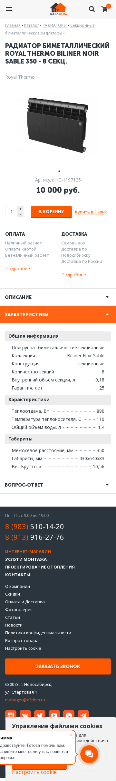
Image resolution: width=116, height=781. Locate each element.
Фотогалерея (19, 609)
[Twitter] (39, 715)
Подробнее (17, 268)
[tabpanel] (58, 123)
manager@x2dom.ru (25, 700)
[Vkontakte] (25, 715)
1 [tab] (58, 170)
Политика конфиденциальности (38, 633)
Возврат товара (22, 640)
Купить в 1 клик (91, 211)
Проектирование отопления (40, 567)
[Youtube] (54, 715)
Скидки (12, 594)
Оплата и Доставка (25, 602)
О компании (17, 586)
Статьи (12, 617)
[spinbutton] (11, 211)
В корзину (51, 211)
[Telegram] (83, 715)
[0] (104, 9)
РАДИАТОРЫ (55, 25)
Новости (14, 625)
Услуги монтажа (26, 559)
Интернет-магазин (28, 551)
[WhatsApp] (68, 715)
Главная (13, 25)
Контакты (17, 575)
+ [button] (20, 209)
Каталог (31, 25)
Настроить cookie (23, 648)
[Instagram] (10, 715)
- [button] (20, 214)
